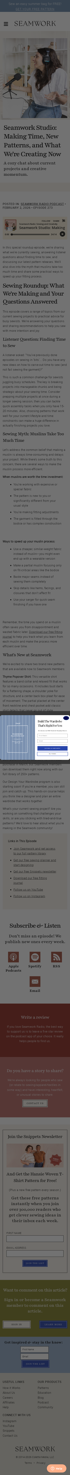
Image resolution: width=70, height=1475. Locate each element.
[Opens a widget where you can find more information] (56, 1468)
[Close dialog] (66, 718)
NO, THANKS (52, 754)
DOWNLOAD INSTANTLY (52, 748)
